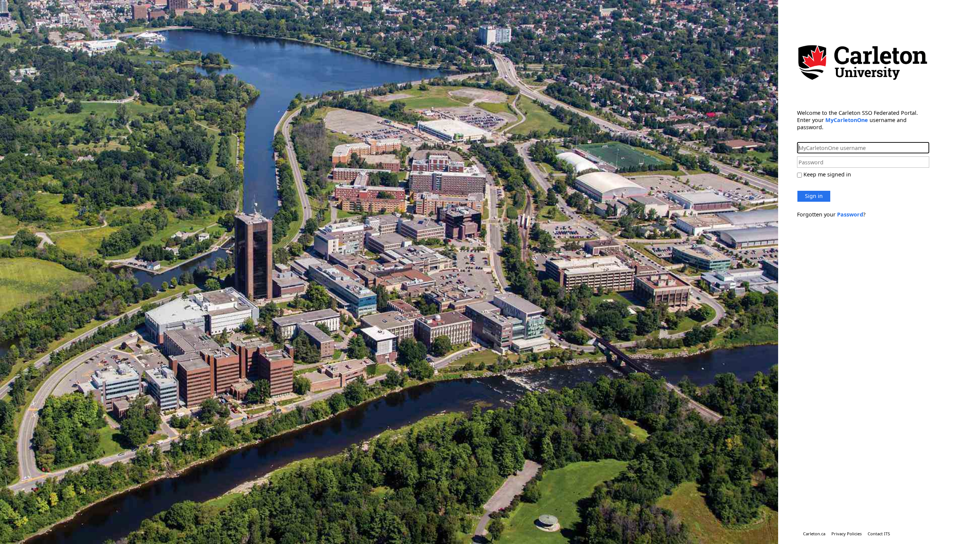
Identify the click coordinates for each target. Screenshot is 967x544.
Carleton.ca (814, 533)
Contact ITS (879, 533)
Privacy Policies (846, 533)
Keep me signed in (827, 174)
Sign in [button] (814, 195)
